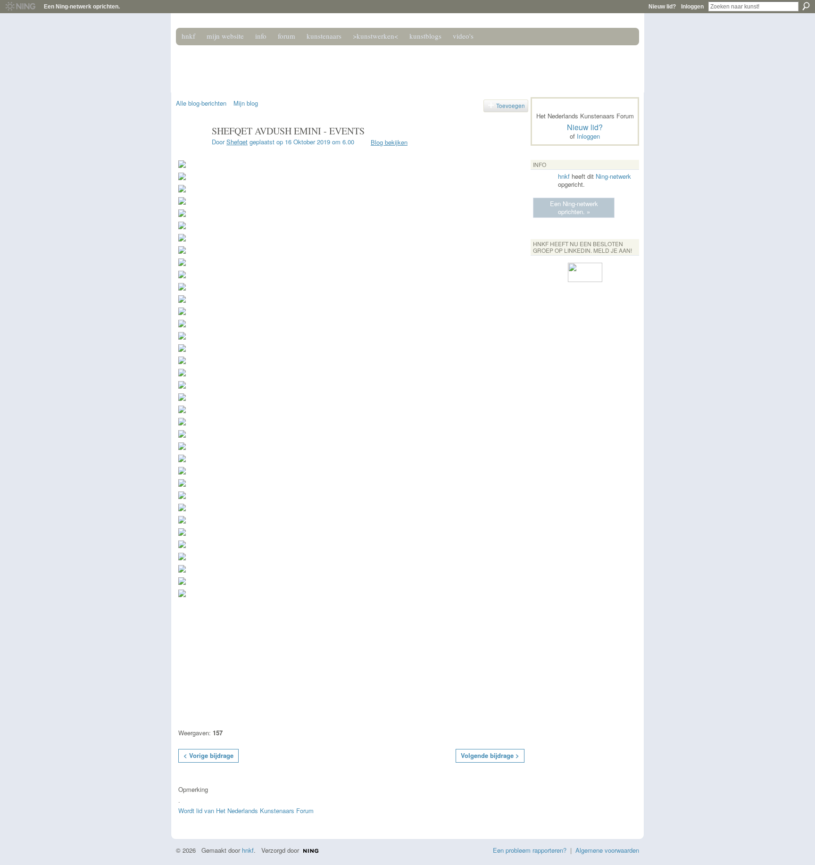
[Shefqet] (191, 151)
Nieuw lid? (662, 6)
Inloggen (692, 6)
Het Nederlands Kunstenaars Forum (310, 65)
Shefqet (237, 141)
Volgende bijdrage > (490, 755)
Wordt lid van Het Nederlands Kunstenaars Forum (246, 810)
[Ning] (20, 6)
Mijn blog (245, 103)
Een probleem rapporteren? (529, 850)
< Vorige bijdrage (208, 755)
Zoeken (806, 6)
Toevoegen (510, 105)
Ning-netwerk (613, 176)
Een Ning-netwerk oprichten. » (574, 207)
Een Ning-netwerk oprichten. (82, 6)
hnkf (564, 176)
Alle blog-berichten (201, 103)
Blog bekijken (389, 142)
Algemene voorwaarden (607, 850)
